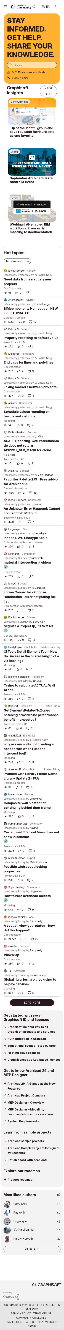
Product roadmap (19, 1179)
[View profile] (5, 271)
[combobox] (32, 65)
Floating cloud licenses (23, 1053)
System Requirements (23, 1121)
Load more (32, 1002)
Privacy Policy (21, 1313)
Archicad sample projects (25, 1141)
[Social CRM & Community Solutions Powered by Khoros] (11, 1295)
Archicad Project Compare (26, 1095)
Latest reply (10, 274)
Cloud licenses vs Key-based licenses (33, 1059)
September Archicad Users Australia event (31, 180)
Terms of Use (42, 1313)
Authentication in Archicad (26, 1039)
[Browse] (6, 6)
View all (48, 91)
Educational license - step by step (31, 1045)
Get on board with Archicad (27, 1160)
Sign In (56, 7)
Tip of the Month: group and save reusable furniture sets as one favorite (32, 131)
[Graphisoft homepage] (46, 1285)
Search (34, 7)
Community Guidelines (31, 1317)
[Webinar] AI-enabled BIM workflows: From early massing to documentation (31, 228)
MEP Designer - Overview (25, 1102)
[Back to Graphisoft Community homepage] (22, 6)
